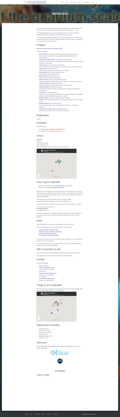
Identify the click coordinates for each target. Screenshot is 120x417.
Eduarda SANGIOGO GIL (45, 103)
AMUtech (53, 346)
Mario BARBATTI (43, 54)
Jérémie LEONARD (44, 83)
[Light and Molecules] (35, 2)
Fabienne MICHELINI (44, 87)
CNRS (68, 346)
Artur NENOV (42, 92)
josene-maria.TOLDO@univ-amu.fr (47, 273)
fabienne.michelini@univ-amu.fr (47, 267)
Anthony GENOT (43, 72)
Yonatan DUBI (42, 65)
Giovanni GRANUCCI (44, 76)
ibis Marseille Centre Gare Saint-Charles (49, 235)
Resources (86, 2)
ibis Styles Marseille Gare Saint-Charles (49, 230)
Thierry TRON (42, 108)
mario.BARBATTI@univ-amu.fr (46, 278)
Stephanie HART (43, 68)
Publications (73, 2)
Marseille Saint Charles (58, 187)
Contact (93, 2)
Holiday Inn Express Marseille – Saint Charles (50, 231)
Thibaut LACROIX (43, 79)
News (62, 2)
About (67, 2)
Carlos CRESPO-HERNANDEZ (47, 59)
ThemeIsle (93, 414)
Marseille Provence (60, 185)
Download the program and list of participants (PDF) (49, 48)
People (79, 2)
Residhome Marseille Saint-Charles (48, 233)
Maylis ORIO (52, 108)
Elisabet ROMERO (43, 98)
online (69, 199)
